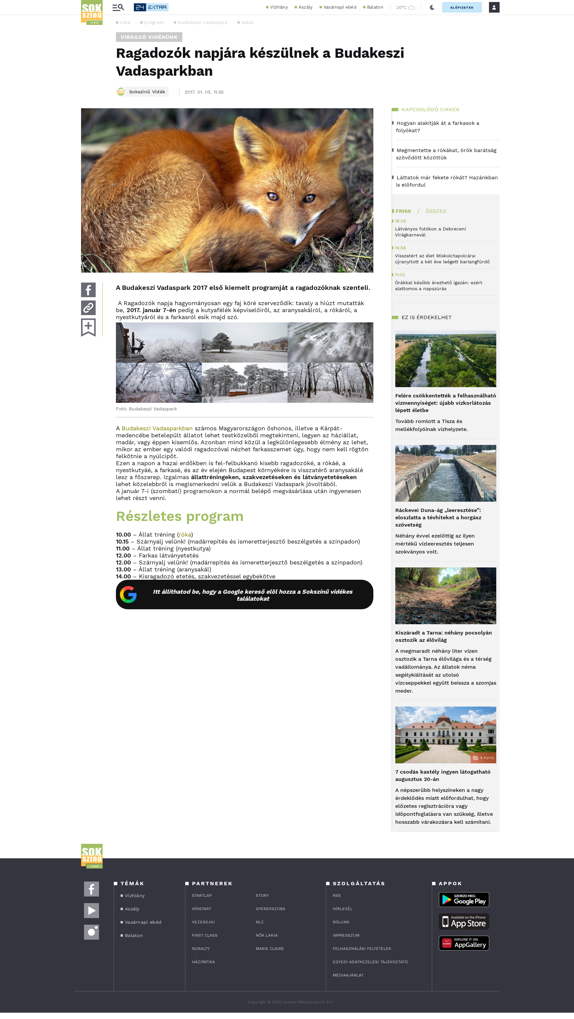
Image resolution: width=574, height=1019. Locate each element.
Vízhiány (279, 7)
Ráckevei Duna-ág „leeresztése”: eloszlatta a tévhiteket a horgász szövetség (438, 517)
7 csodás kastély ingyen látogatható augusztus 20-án (443, 775)
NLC (260, 922)
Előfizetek (462, 7)
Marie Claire (270, 948)
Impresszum (346, 935)
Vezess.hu (203, 922)
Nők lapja (267, 935)
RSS (337, 895)
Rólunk (341, 922)
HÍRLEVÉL (342, 908)
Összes (436, 211)
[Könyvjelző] (88, 327)
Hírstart (201, 908)
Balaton (375, 7)
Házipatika (203, 962)
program (154, 22)
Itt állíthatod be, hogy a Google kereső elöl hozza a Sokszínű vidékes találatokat (252, 595)
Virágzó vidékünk (149, 37)
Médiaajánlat (348, 975)
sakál (247, 22)
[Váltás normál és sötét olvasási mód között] (432, 7)
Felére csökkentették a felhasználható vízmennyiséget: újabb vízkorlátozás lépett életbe (445, 402)
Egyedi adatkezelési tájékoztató (370, 962)
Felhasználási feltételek (362, 948)
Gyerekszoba (270, 908)
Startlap (202, 895)
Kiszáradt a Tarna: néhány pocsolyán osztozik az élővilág (443, 636)
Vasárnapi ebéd (340, 7)
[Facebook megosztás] (88, 290)
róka (125, 22)
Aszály (306, 7)
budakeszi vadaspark (203, 22)
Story (262, 895)
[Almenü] (118, 7)
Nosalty (201, 948)
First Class (205, 935)
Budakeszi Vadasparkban (157, 428)
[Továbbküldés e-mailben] (88, 307)
